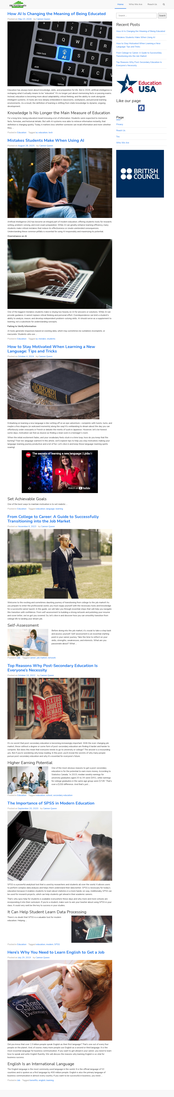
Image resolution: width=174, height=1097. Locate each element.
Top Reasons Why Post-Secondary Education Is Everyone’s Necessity (52, 668)
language (50, 508)
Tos (118, 136)
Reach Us (152, 4)
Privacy (119, 124)
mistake (42, 338)
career (33, 657)
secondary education (62, 795)
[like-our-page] (141, 108)
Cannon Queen (43, 19)
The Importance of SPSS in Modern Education (50, 803)
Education (21, 132)
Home (120, 4)
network (52, 657)
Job (18, 657)
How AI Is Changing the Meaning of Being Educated (56, 14)
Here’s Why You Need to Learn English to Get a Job (55, 952)
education (43, 132)
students (51, 338)
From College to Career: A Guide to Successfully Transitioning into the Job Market (53, 519)
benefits (34, 1080)
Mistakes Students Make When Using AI (45, 140)
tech (51, 132)
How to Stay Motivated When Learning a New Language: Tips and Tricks (51, 349)
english (42, 1080)
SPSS (57, 944)
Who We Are (135, 4)
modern (49, 944)
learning (59, 508)
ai (37, 132)
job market (42, 657)
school (49, 795)
